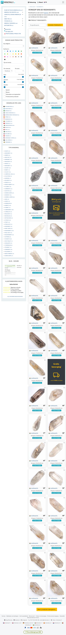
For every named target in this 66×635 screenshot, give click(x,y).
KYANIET (7, 207)
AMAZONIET (8, 153)
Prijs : (5, 74)
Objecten (8, 19)
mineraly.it (39, 622)
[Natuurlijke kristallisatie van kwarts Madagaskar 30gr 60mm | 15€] (37, 285)
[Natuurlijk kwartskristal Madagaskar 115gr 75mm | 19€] (56, 477)
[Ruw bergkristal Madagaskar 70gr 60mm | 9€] (56, 147)
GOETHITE (8, 190)
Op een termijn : (8, 62)
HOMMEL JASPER (10, 197)
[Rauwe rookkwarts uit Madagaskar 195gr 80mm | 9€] (56, 37)
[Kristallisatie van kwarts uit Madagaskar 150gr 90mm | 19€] (37, 477)
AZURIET (8, 167)
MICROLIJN (8, 215)
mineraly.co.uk (17, 622)
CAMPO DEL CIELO (10, 174)
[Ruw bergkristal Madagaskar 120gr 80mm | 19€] (56, 588)
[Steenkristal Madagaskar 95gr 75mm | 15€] (37, 340)
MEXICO (8, 127)
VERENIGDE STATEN (10, 137)
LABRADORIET (9, 209)
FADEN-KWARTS (9, 184)
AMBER (7, 155)
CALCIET (8, 171)
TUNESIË (8, 135)
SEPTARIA (8, 236)
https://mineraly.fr (57, 620)
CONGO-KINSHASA (10, 112)
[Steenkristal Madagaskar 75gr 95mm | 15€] (37, 367)
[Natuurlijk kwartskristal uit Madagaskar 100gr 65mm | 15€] (56, 230)
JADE (7, 199)
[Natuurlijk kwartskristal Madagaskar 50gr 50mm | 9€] (56, 120)
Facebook (17, 620)
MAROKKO (8, 123)
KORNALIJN (8, 203)
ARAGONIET (8, 165)
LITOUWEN (8, 121)
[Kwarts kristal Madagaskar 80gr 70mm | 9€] (37, 92)
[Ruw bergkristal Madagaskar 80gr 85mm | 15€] (56, 340)
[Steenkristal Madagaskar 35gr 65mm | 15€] (37, 395)
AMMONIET (8, 159)
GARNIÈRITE (8, 188)
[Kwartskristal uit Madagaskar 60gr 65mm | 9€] (37, 120)
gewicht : (6, 79)
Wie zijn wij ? (32, 616)
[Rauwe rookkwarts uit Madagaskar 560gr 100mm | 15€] (37, 202)
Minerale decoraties (11, 12)
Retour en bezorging (41, 616)
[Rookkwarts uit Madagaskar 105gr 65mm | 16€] (56, 395)
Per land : (17, 68)
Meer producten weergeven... (47, 609)
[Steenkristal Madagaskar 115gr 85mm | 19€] (37, 560)
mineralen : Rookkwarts (54, 25)
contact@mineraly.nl (44, 620)
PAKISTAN (8, 131)
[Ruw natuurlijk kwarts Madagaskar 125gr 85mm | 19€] (56, 505)
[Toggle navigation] (63, 2)
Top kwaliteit (8, 31)
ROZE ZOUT (8, 232)
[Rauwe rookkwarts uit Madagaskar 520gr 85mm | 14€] (56, 175)
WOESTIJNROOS (9, 253)
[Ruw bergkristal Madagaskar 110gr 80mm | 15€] (56, 312)
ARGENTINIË (8, 108)
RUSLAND (8, 133)
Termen (3, 616)
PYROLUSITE (8, 224)
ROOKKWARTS (9, 230)
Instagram (24, 620)
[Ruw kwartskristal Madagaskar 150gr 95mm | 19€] (56, 450)
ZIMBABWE (8, 142)
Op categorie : (6, 43)
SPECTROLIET (9, 241)
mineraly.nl (57, 622)
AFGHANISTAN (9, 106)
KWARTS (8, 205)
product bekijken (37, 52)
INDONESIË (8, 119)
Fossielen (8, 21)
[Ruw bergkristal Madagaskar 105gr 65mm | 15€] (37, 312)
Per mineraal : (7, 68)
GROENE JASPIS (9, 192)
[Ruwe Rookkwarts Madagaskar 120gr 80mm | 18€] (56, 422)
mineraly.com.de (28, 622)
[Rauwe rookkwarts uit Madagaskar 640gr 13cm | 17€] (37, 422)
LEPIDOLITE (8, 211)
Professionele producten (13, 33)
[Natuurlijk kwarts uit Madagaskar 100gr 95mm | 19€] (37, 532)
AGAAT (7, 151)
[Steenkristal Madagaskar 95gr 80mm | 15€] (56, 285)
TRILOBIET (8, 247)
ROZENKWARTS (9, 234)
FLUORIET (8, 186)
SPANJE (7, 117)
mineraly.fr (7, 622)
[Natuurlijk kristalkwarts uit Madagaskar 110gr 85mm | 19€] (56, 532)
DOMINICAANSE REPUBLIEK (12, 114)
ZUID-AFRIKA (8, 140)
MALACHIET (8, 213)
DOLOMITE (8, 180)
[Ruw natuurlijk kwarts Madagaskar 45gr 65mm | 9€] (37, 147)
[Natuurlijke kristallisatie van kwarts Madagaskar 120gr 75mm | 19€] (37, 505)
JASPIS (7, 201)
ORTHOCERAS (9, 217)
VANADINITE (8, 249)
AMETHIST (8, 157)
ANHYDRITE (8, 161)
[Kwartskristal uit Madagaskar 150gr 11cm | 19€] (37, 450)
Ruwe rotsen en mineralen (13, 10)
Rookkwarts (40, 6)
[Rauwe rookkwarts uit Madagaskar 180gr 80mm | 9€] (37, 37)
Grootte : (6, 85)
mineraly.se (37, 624)
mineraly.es (48, 622)
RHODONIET (8, 226)
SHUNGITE (8, 238)
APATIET (7, 163)
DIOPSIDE (8, 178)
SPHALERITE (8, 243)
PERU (7, 129)
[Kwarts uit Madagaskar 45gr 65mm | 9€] (56, 92)
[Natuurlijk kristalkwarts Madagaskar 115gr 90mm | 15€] (37, 230)
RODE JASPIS (8, 228)
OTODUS (8, 220)
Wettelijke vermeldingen (12, 616)
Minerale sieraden (11, 23)
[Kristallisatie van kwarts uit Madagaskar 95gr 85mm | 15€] (37, 257)
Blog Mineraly (8, 620)
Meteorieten (8, 25)
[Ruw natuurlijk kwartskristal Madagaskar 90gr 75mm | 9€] (37, 65)
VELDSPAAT (8, 251)
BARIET (7, 169)
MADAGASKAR (9, 125)
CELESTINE (8, 176)
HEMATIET (8, 194)
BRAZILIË (8, 110)
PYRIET (7, 222)
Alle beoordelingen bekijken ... (15, 296)
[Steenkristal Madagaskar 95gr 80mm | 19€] (56, 560)
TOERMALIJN (8, 245)
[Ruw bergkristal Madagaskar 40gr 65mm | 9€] (37, 175)
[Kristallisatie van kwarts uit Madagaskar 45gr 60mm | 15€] (56, 257)
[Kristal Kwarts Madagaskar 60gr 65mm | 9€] (56, 65)
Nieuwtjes (7, 29)
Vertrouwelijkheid (23, 616)
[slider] (4, 77)
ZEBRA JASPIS (9, 255)
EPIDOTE (8, 182)
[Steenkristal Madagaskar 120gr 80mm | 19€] (37, 588)
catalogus (32, 6)
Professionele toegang (53, 616)
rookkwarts (34, 48)
